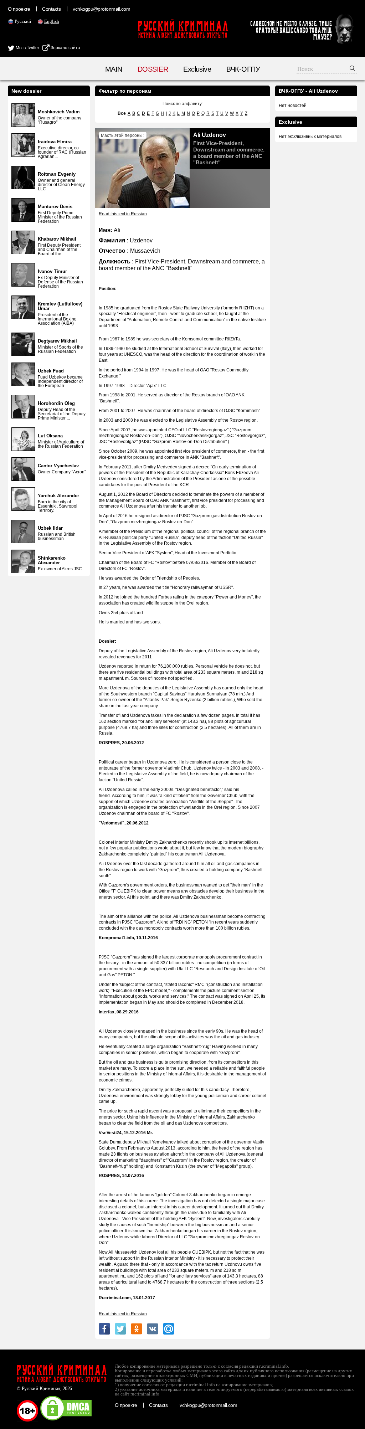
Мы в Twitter (27, 47)
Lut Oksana (50, 435)
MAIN (113, 69)
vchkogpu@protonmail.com (101, 9)
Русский (23, 21)
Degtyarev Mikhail (57, 341)
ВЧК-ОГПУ (243, 69)
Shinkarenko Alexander (52, 560)
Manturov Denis (55, 206)
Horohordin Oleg (56, 403)
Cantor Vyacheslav (58, 465)
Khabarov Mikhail (57, 239)
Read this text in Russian (123, 213)
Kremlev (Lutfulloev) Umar (60, 306)
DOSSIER (153, 69)
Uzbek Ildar (50, 528)
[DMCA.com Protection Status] (66, 1420)
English (51, 21)
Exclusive (197, 69)
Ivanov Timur (52, 271)
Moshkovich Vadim (59, 111)
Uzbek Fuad (51, 371)
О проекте (19, 9)
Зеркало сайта (65, 47)
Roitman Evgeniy (57, 174)
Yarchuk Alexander (58, 495)
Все (122, 113)
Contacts (51, 9)
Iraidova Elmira (55, 141)
